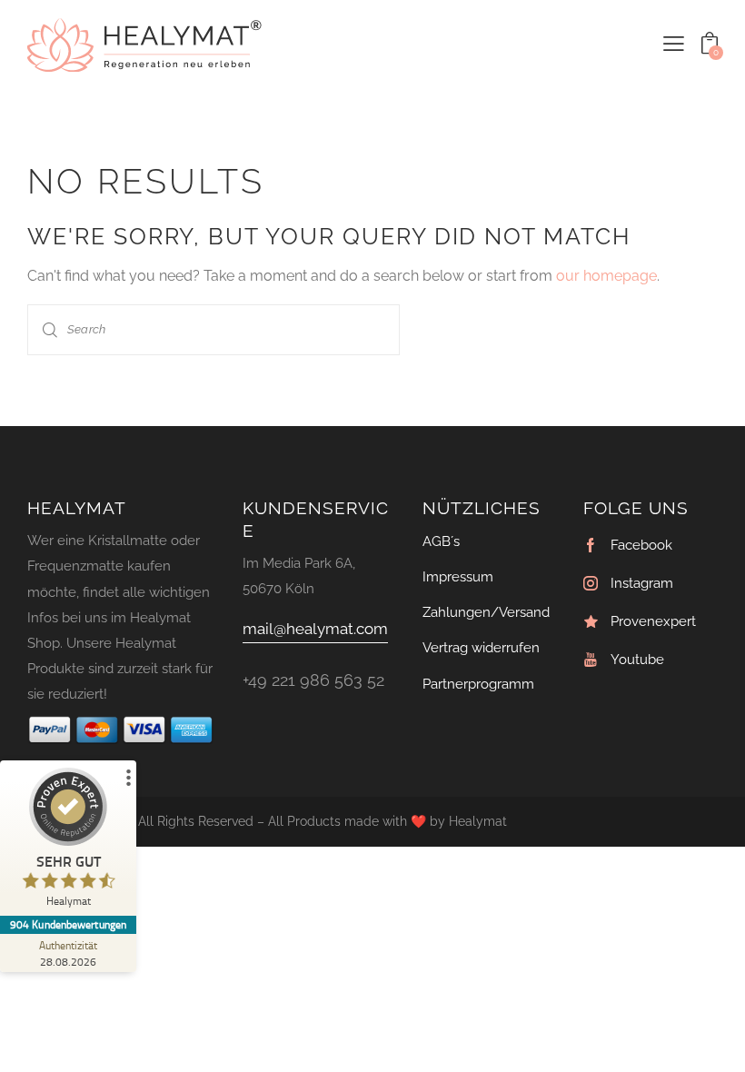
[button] (673, 43)
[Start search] (50, 329)
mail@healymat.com (315, 629)
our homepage (606, 275)
